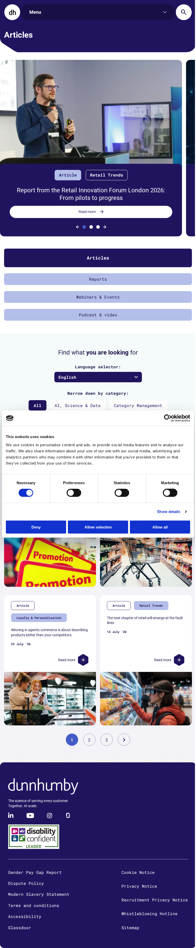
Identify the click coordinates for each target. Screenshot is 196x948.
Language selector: (98, 366)
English (67, 377)
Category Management (138, 405)
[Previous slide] (77, 226)
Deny (36, 527)
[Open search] (184, 12)
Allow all (160, 527)
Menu (35, 12)
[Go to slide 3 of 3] (98, 227)
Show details (168, 511)
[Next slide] (104, 226)
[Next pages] (124, 740)
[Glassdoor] (68, 815)
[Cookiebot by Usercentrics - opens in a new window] (167, 418)
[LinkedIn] (11, 815)
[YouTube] (30, 815)
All (37, 405)
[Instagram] (49, 815)
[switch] (74, 493)
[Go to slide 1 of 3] (84, 227)
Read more (87, 212)
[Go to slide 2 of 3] (91, 227)
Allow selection (98, 527)
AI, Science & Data (78, 405)
